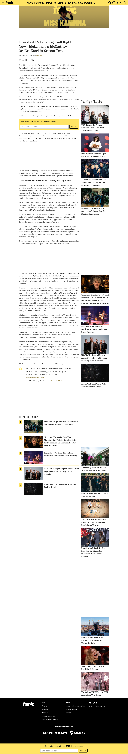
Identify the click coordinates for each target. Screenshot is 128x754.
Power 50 (89, 2)
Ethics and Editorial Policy (48, 716)
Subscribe (74, 127)
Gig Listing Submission (71, 709)
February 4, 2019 (55, 381)
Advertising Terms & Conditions (50, 719)
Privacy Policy (45, 709)
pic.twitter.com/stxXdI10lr (35, 377)
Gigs (80, 2)
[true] (126, 745)
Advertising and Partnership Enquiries (75, 706)
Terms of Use (45, 712)
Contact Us (68, 712)
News (30, 2)
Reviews (72, 2)
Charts (62, 2)
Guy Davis (39, 55)
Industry (51, 2)
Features (39, 2)
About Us (44, 706)
